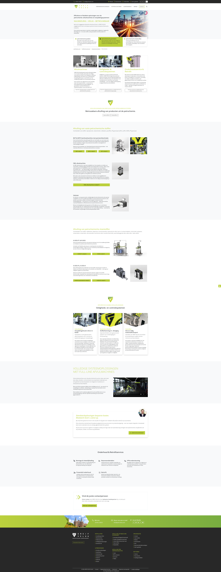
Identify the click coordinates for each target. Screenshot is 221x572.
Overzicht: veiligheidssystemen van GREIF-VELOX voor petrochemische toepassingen (110, 90)
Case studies (137, 538)
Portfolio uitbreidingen (101, 550)
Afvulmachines (99, 538)
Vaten (114, 553)
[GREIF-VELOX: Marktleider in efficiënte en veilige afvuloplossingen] (81, 6)
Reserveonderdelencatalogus (140, 545)
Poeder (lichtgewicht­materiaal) (120, 539)
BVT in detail (104, 151)
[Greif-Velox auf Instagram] (134, 522)
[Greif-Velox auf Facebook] (136, 522)
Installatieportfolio (100, 536)
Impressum (114, 569)
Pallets (114, 558)
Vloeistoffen (114, 115)
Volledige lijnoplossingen (101, 541)
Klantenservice (128, 6)
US (144, 1)
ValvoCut (98, 557)
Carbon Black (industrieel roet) (120, 541)
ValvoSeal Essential (100, 556)
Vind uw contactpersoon (89, 505)
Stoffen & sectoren (116, 6)
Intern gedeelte (137, 547)
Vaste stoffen (106, 115)
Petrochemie (137, 556)
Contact (142, 6)
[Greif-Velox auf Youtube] (143, 522)
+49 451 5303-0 (99, 522)
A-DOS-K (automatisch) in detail (82, 280)
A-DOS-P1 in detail (82, 254)
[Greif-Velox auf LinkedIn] (138, 522)
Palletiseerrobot (99, 539)
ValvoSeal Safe (99, 554)
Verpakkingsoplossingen (102, 6)
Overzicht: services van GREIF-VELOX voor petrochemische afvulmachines (136, 90)
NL (146, 1)
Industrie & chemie (96, 49)
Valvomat (98, 559)
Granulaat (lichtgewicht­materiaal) (120, 537)
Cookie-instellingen (135, 569)
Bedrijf (135, 6)
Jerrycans (115, 556)
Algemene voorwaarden (124, 569)
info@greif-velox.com (119, 522)
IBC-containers (116, 555)
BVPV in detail (91, 151)
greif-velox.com (77, 49)
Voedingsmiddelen (138, 557)
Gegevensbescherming (105, 569)
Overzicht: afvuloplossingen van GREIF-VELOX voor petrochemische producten (85, 90)
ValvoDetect (98, 552)
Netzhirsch (116, 570)
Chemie (136, 554)
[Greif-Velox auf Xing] (140, 522)
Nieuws (136, 539)
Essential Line (99, 543)
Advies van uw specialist (137, 432)
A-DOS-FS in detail (101, 280)
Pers (135, 543)
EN (142, 1)
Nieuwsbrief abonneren (78, 542)
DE (140, 1)
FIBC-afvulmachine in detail (91, 185)
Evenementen (137, 541)
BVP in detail (78, 151)
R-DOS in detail (100, 254)
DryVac (97, 561)
